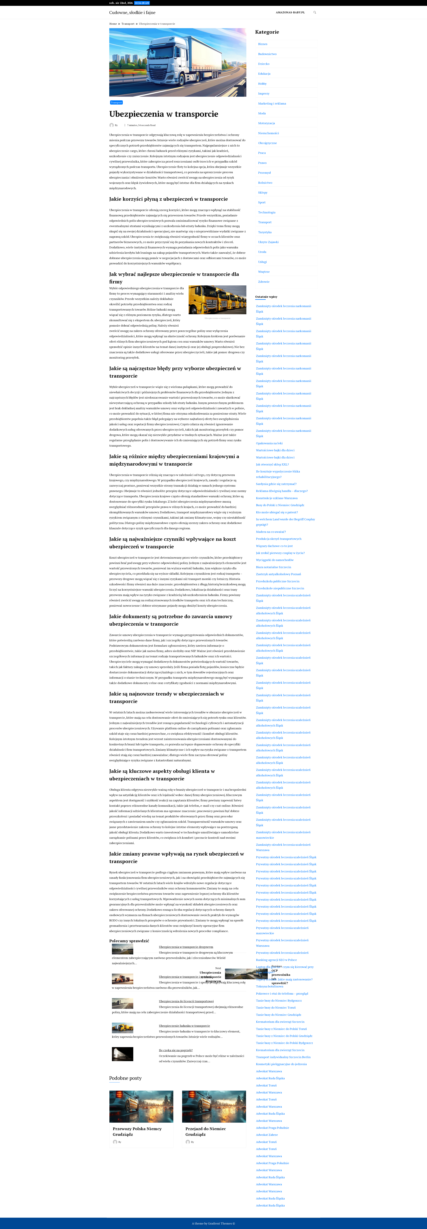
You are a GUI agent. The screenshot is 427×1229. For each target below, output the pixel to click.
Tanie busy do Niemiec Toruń (276, 1007)
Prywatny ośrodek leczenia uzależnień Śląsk (286, 857)
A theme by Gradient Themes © (213, 1223)
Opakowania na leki (269, 443)
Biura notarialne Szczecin (273, 567)
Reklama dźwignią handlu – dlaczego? (282, 491)
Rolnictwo (265, 183)
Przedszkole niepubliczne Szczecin (280, 588)
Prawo (262, 163)
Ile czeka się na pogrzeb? (176, 1050)
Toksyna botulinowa (269, 986)
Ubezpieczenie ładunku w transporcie (184, 1026)
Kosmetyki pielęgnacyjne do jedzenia (281, 1064)
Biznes (262, 44)
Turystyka (265, 232)
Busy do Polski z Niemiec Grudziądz (280, 505)
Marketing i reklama (272, 103)
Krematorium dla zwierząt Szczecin (280, 1022)
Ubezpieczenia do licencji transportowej (186, 1001)
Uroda (262, 252)
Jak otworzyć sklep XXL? (272, 464)
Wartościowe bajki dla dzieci (275, 450)
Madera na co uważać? (271, 532)
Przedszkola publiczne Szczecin (277, 581)
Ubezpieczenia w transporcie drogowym (186, 947)
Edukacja (264, 74)
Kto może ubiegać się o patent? (277, 512)
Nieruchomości (268, 133)
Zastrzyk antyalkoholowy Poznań (278, 574)
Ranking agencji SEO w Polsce (276, 960)
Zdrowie (264, 282)
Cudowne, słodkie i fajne (132, 12)
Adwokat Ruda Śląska (270, 1078)
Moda (262, 113)
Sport (262, 202)
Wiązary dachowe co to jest (274, 546)
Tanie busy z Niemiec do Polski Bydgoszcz (284, 1043)
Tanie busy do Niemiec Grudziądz (278, 1015)
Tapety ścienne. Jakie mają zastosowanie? (284, 979)
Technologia (266, 212)
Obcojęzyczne (267, 143)
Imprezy (263, 93)
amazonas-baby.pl (290, 12)
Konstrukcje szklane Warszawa (277, 498)
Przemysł (264, 173)
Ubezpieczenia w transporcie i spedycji (185, 977)
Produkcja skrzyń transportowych (278, 539)
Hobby (262, 84)
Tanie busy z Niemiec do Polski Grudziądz (284, 1036)
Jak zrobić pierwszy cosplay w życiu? (280, 553)
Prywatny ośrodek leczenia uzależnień (282, 953)
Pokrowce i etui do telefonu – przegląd (282, 993)
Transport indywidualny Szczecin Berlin (283, 1057)
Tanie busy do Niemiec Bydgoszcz (279, 1000)
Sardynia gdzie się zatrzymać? (276, 484)
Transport (116, 102)
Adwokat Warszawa (269, 1071)
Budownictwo (267, 54)
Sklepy (262, 192)
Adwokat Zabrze (267, 1135)
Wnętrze (264, 272)
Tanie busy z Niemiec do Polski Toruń (281, 1029)
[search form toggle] (315, 12)
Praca (262, 153)
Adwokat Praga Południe (272, 1128)
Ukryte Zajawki (268, 242)
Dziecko (263, 64)
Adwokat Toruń (266, 1085)
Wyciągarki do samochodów (275, 560)
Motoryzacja (266, 123)
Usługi (262, 262)
